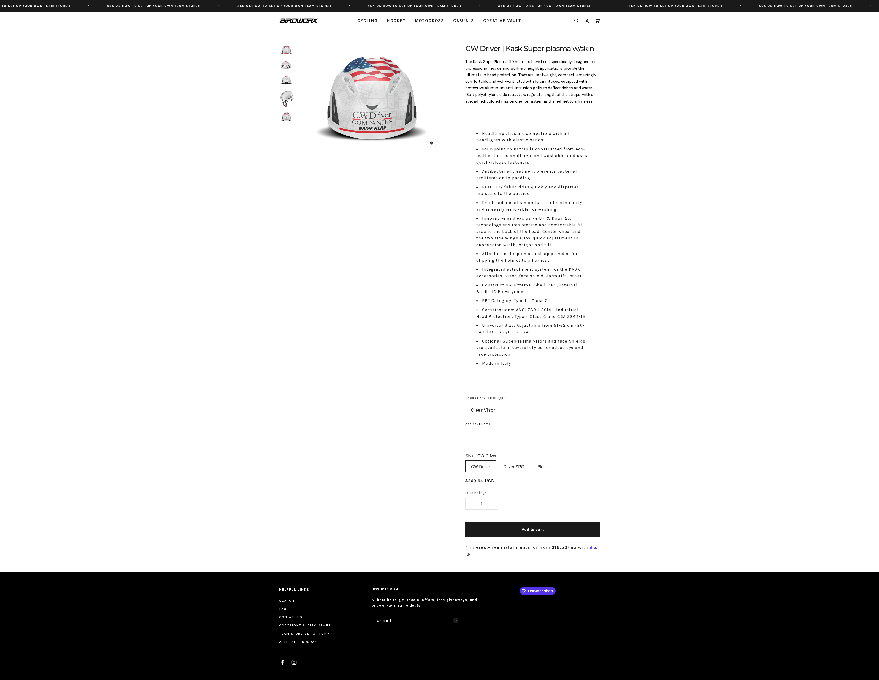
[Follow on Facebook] (282, 662)
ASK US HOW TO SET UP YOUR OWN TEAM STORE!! (70, 6)
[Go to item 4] (286, 99)
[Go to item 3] (286, 81)
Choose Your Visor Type (485, 398)
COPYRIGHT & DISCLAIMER (305, 625)
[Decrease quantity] (472, 503)
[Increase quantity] (491, 503)
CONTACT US (290, 617)
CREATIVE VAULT (502, 20)
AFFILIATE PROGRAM (298, 642)
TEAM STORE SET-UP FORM (304, 633)
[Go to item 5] (286, 117)
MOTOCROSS (429, 20)
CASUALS (463, 20)
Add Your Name (478, 424)
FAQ (282, 609)
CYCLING (368, 20)
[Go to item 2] (286, 66)
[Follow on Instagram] (294, 662)
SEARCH (287, 600)
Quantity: (475, 492)
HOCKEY (396, 20)
